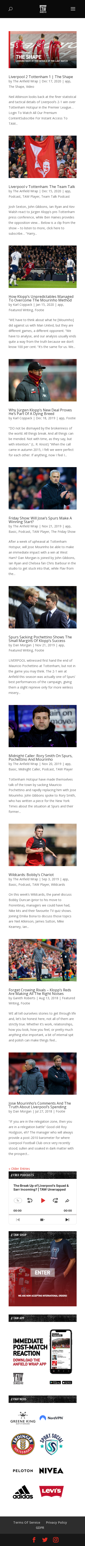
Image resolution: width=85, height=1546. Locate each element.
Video (30, 86)
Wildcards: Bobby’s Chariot (31, 874)
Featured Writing (21, 310)
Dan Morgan (22, 645)
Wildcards (58, 884)
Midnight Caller (29, 769)
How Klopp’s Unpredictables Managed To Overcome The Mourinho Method (41, 298)
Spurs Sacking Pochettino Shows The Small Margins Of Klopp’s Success (40, 639)
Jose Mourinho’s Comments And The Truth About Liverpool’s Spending (40, 1105)
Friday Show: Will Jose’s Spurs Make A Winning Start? (40, 520)
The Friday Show (63, 531)
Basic (13, 531)
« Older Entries (19, 1168)
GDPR (40, 1527)
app (67, 81)
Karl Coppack (22, 304)
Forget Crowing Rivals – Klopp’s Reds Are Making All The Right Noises (40, 991)
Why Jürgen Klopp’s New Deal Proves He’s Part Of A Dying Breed (40, 412)
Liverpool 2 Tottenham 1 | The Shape (41, 76)
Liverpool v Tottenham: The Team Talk (42, 186)
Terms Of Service (26, 1522)
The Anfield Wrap (25, 81)
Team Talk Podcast (55, 196)
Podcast (15, 196)
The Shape (16, 86)
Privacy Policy (56, 1522)
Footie (39, 310)
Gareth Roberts (24, 998)
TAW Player (30, 196)
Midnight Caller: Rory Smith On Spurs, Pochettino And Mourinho (41, 757)
